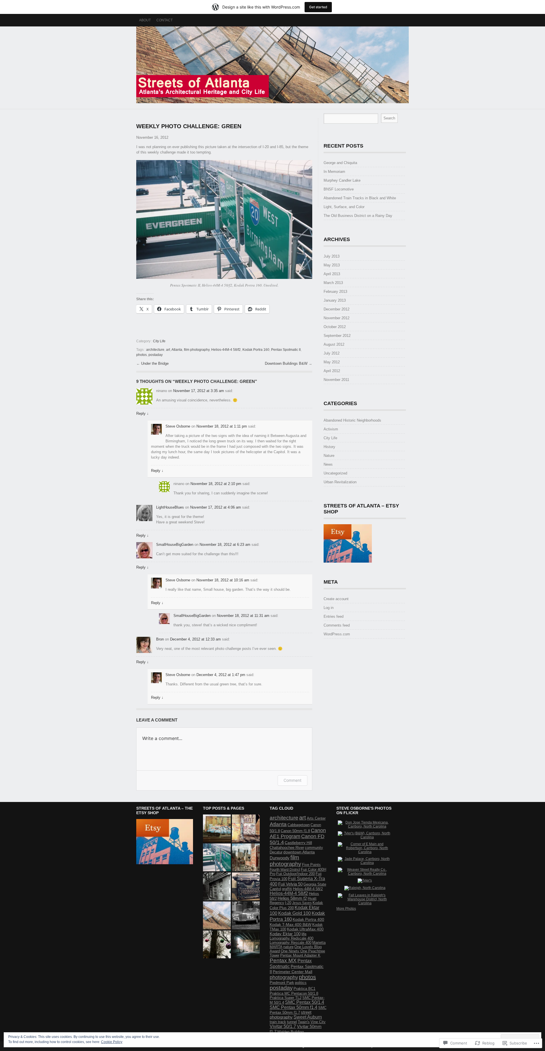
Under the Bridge (155, 363)
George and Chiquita (340, 163)
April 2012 (332, 371)
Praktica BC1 (304, 988)
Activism (331, 429)
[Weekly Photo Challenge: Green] (217, 857)
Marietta (319, 942)
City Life (159, 341)
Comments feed (337, 625)
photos (141, 355)
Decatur (276, 852)
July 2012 (331, 353)
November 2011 (336, 380)
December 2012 (336, 309)
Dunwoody (280, 857)
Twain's (304, 1022)
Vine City (318, 1022)
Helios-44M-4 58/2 (308, 889)
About (145, 20)
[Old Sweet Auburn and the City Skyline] (246, 857)
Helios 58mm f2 (292, 898)
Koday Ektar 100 (285, 933)
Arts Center (316, 818)
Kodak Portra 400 (308, 919)
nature (288, 947)
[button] (224, 219)
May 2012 (332, 362)
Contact (164, 20)
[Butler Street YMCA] (217, 886)
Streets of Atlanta (272, 64)
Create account (336, 599)
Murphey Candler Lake (342, 180)
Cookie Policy (111, 1042)
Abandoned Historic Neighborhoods (352, 420)
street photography (290, 1014)
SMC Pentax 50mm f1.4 (293, 1007)
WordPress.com (337, 634)
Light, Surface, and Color (344, 207)
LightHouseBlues (170, 507)
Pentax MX (283, 960)
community (314, 847)
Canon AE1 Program (298, 833)
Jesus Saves (302, 903)
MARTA (276, 947)
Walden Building (290, 1032)
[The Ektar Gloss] (217, 944)
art (168, 350)
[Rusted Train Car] (217, 828)
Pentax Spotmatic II (286, 350)
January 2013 (335, 300)
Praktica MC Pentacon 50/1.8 (294, 993)
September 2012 (337, 335)
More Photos (346, 909)
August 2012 (334, 344)
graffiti (287, 889)
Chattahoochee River (287, 847)
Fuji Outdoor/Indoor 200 (295, 874)
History (329, 447)
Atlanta (176, 350)
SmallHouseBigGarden (174, 544)
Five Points (311, 865)
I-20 (288, 903)
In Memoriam (334, 171)
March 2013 (333, 283)
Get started (318, 7)
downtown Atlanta (299, 852)
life (304, 934)
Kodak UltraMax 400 (305, 929)
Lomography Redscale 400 (291, 938)
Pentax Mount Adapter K (300, 955)
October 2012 (335, 327)
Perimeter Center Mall (292, 971)
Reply (142, 413)
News (328, 464)
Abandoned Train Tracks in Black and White (360, 198)
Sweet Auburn (308, 1017)
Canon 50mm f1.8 (295, 831)
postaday (155, 355)
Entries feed (333, 616)
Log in (329, 608)
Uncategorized (335, 473)
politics (301, 982)
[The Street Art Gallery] (246, 828)
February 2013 (335, 291)
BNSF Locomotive (339, 189)
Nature (329, 455)
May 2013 (332, 265)
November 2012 (336, 318)
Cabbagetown (299, 825)
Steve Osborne (177, 426)
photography (284, 977)
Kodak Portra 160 (255, 350)
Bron (160, 639)
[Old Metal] (246, 915)
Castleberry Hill (298, 842)
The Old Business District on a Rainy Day (358, 215)
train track (278, 1022)
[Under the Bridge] (246, 944)
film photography (196, 350)
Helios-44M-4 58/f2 (226, 350)
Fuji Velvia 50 (290, 884)
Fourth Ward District (285, 870)
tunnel (292, 1022)
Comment (292, 780)
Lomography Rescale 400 (290, 942)
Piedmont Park (282, 982)
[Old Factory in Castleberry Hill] (217, 915)
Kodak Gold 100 (294, 913)
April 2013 (332, 274)
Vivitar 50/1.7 (283, 1026)
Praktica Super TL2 (285, 998)
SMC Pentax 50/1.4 (304, 1002)
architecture (155, 350)
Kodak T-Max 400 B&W (290, 924)
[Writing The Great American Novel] (246, 886)
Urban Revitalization (340, 482)
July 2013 (331, 256)
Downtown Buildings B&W (287, 363)
